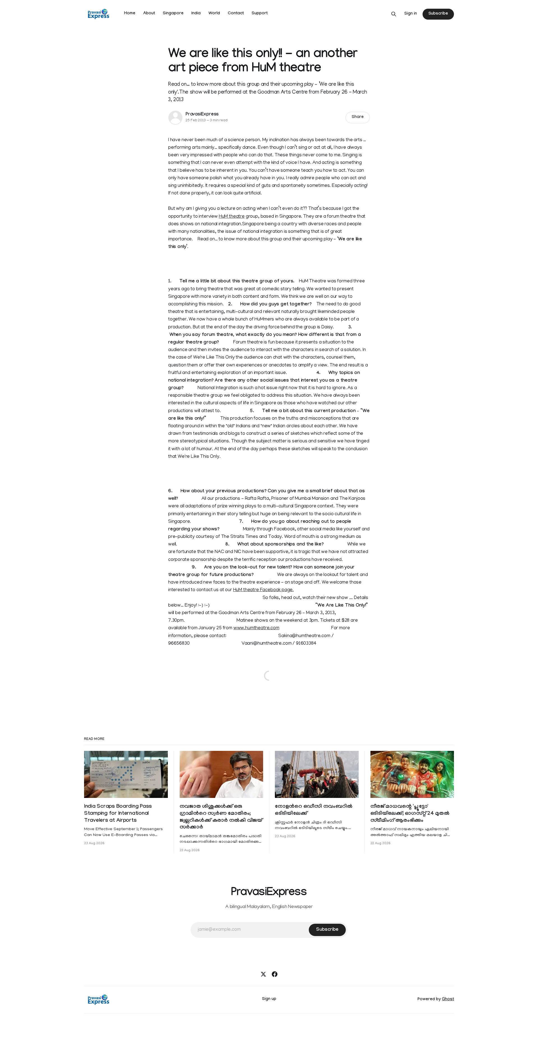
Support (260, 13)
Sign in (410, 14)
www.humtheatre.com (256, 628)
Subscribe (438, 14)
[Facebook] (274, 974)
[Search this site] (393, 14)
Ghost (448, 999)
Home (129, 13)
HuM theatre (232, 216)
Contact (236, 13)
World (214, 13)
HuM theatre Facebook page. (263, 590)
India (196, 13)
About (149, 13)
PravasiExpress (202, 114)
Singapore (173, 13)
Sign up (269, 999)
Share (358, 117)
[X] (263, 974)
